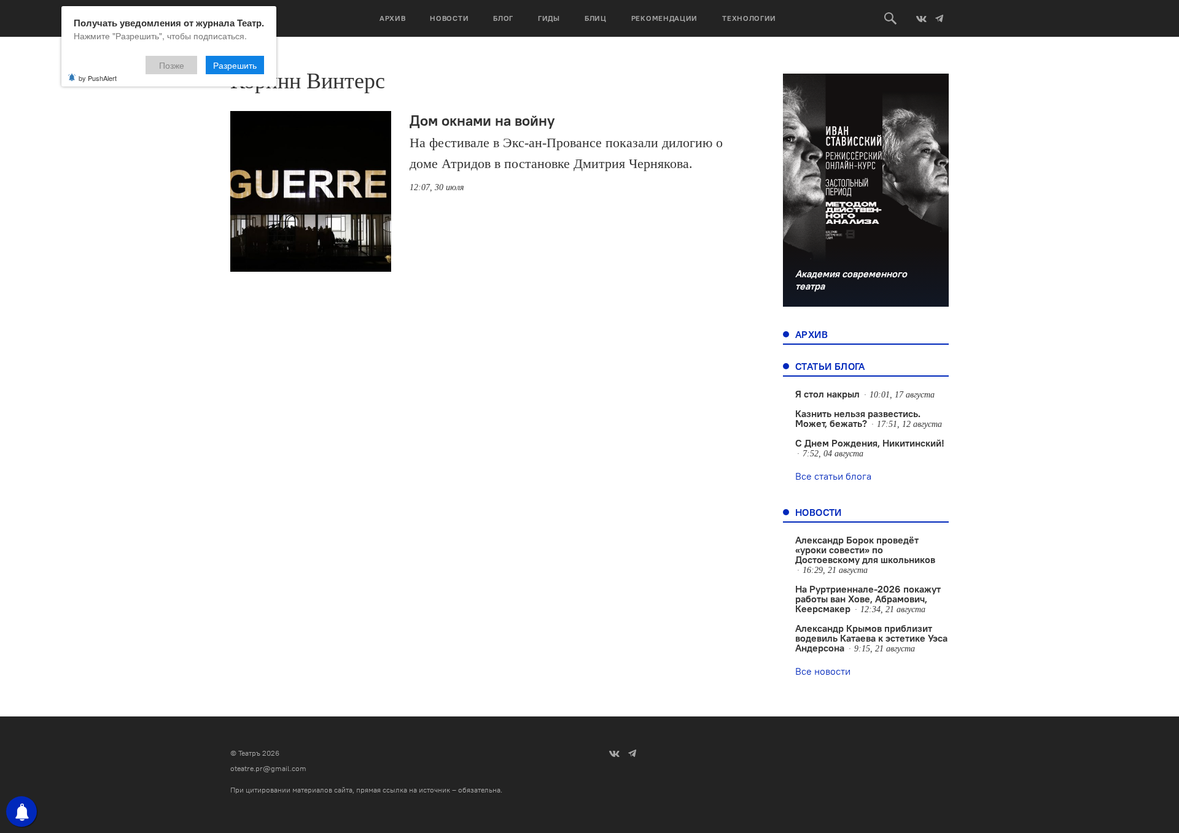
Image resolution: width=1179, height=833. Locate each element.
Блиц (596, 18)
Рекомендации (664, 18)
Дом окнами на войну (482, 120)
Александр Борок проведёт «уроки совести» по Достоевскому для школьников (865, 550)
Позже (171, 65)
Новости (449, 18)
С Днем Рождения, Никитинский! (869, 443)
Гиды (549, 18)
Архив (392, 18)
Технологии (749, 18)
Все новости (822, 671)
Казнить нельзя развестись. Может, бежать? (857, 418)
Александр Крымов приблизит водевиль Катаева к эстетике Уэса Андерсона (871, 638)
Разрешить (235, 65)
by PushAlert (98, 78)
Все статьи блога (833, 476)
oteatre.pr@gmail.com (268, 768)
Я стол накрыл (827, 394)
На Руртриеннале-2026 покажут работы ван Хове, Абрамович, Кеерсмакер (868, 599)
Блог (503, 18)
